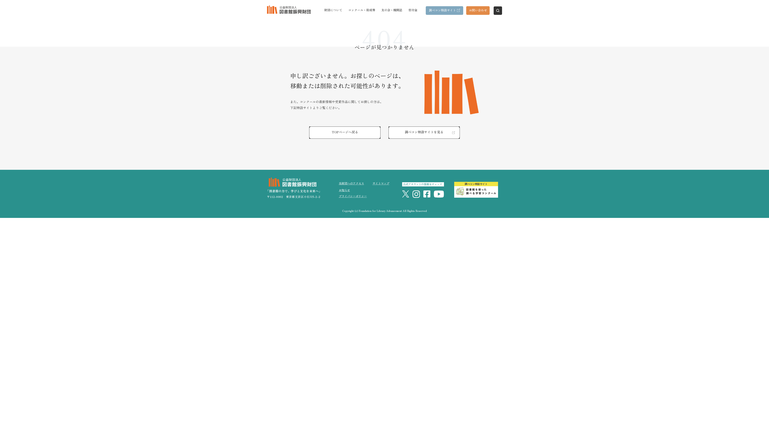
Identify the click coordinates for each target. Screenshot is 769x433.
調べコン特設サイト (442, 10)
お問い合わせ (478, 10)
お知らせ (344, 190)
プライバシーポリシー (353, 196)
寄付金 (412, 10)
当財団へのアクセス (351, 183)
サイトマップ (380, 183)
